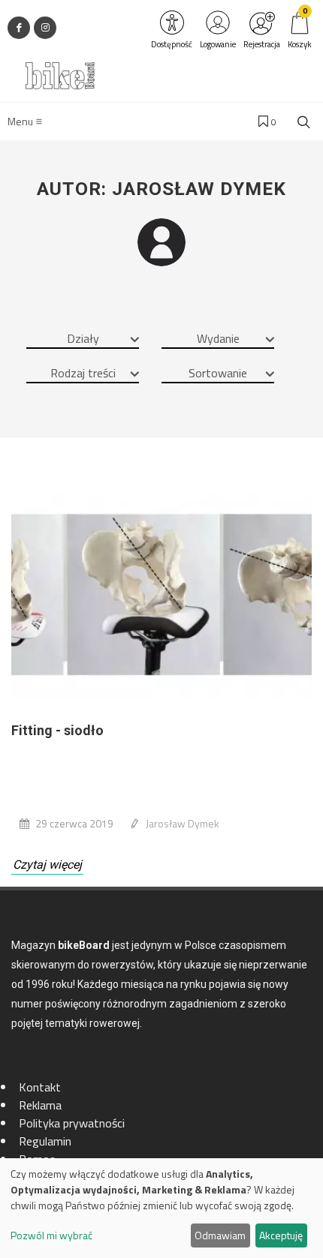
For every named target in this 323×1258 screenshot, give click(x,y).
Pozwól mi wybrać (51, 1235)
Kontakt (40, 1087)
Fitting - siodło (57, 730)
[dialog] (161, 1208)
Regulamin (45, 1141)
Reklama (40, 1105)
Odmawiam (220, 1235)
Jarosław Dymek (182, 823)
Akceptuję (281, 1235)
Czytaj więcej (47, 864)
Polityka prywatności (72, 1123)
